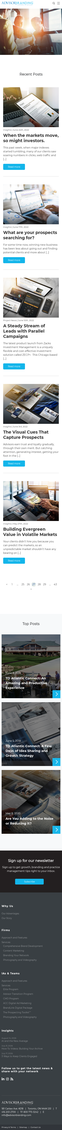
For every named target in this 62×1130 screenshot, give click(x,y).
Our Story (7, 918)
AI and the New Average (15, 1041)
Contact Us (36, 1127)
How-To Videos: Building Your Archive (22, 1048)
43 (55, 584)
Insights (7, 130)
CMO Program (11, 998)
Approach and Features (14, 937)
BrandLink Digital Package (17, 1008)
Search (53, 3)
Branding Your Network (16, 955)
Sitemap (23, 1127)
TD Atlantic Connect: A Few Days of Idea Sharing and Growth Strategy (29, 751)
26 (28, 584)
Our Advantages (10, 913)
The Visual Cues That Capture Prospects (25, 434)
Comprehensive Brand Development (23, 946)
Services (6, 942)
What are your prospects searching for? (30, 235)
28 (39, 584)
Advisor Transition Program (18, 994)
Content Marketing (13, 950)
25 (22, 584)
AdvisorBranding (18, 3)
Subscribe (29, 881)
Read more (14, 166)
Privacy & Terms (9, 1127)
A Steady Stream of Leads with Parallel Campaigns (24, 331)
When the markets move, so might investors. (31, 138)
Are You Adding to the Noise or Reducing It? (29, 821)
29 (44, 584)
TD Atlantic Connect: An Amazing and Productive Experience (26, 683)
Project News (10, 320)
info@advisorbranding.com (16, 1115)
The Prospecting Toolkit (17, 1012)
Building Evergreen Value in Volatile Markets (30, 532)
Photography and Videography (20, 960)
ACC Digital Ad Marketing (17, 1003)
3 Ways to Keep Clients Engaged (19, 1056)
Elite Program (10, 989)
